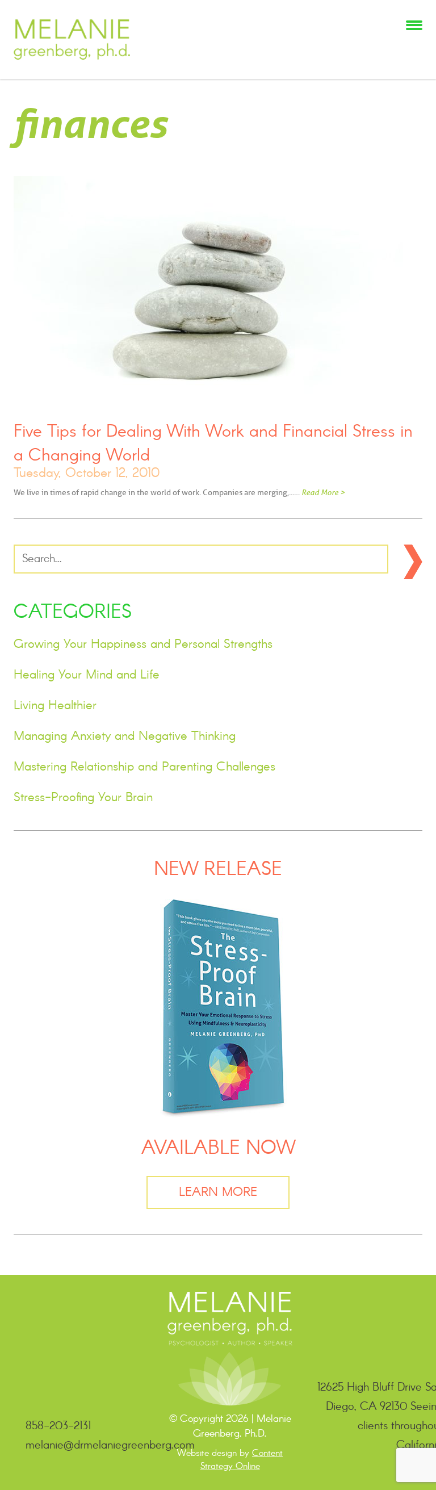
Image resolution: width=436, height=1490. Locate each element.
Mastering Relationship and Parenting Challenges (144, 767)
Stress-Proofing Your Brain (83, 798)
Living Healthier (55, 706)
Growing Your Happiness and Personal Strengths (143, 644)
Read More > (323, 492)
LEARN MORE (218, 1192)
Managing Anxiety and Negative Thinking (125, 736)
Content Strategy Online (241, 1460)
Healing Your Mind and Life (87, 675)
